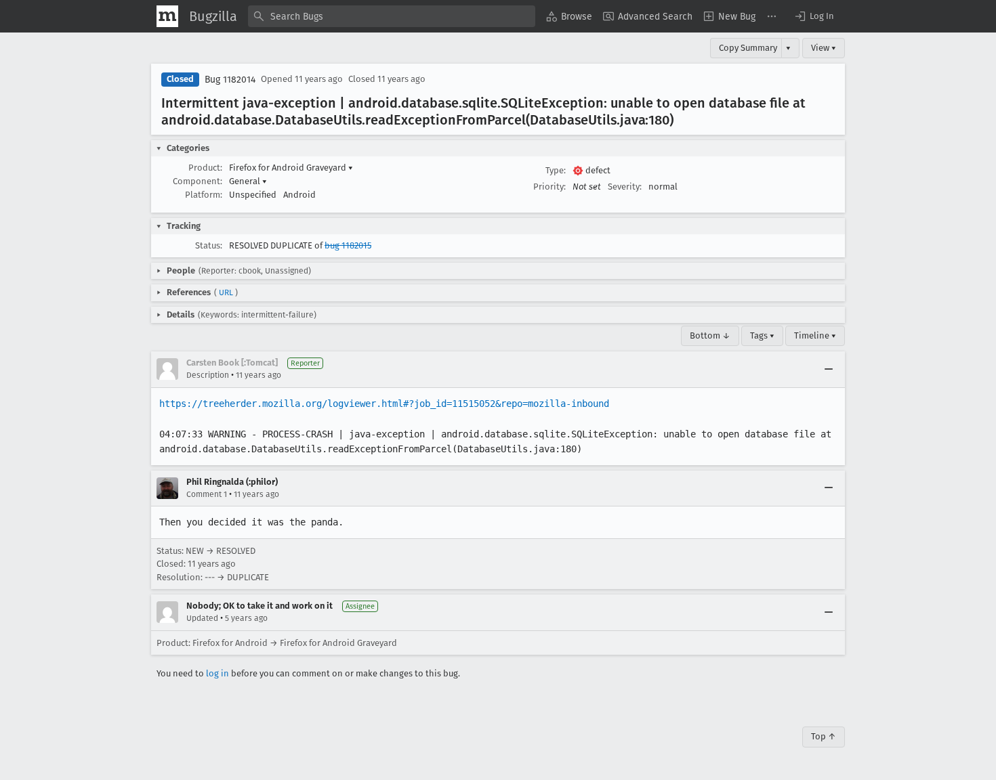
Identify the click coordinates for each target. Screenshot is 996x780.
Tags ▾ (762, 335)
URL (226, 292)
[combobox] (391, 16)
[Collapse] (828, 369)
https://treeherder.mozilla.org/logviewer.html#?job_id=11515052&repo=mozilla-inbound (384, 403)
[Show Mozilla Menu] (167, 16)
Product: (205, 167)
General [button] (248, 181)
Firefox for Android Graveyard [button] (291, 167)
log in (217, 673)
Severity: (625, 186)
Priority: (549, 186)
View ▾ (823, 48)
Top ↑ (823, 736)
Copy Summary (748, 48)
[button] (813, 16)
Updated (202, 618)
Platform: (203, 195)
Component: (197, 181)
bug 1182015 (348, 245)
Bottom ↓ (710, 335)
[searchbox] (391, 16)
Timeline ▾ (815, 335)
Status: (208, 245)
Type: (555, 170)
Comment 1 (206, 494)
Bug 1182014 (230, 79)
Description (207, 375)
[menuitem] (569, 16)
